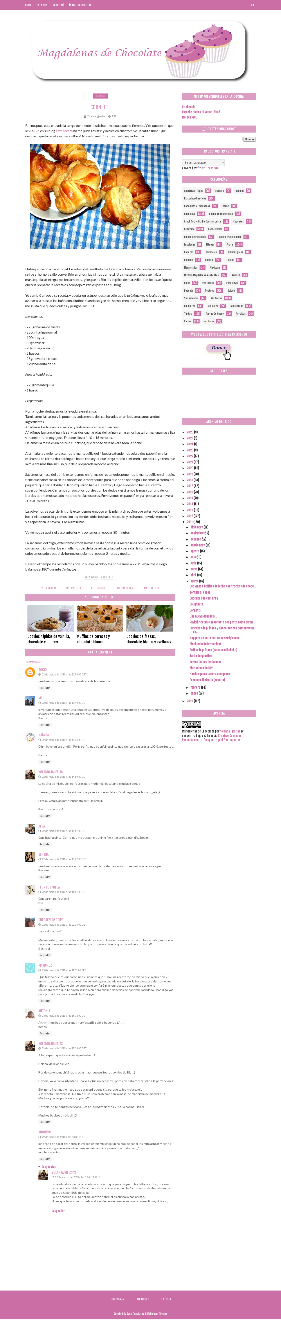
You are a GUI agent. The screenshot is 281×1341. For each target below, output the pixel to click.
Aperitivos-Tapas (193, 190)
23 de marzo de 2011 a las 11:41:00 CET (64, 970)
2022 (190, 456)
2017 (190, 486)
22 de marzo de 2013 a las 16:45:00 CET (77, 1177)
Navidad (236, 275)
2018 (190, 480)
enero (195, 693)
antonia (44, 1011)
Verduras (209, 321)
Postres (209, 290)
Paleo (187, 283)
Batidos (219, 190)
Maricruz (45, 965)
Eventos (42, 5)
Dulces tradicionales (230, 237)
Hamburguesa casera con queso (210, 674)
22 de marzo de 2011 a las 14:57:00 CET (64, 831)
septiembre (198, 545)
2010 (190, 701)
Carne (226, 206)
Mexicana (215, 267)
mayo (194, 569)
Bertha (43, 854)
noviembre (197, 533)
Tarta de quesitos (201, 656)
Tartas (188, 313)
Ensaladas (189, 244)
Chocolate (189, 213)
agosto (195, 551)
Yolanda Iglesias (50, 772)
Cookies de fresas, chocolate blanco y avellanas (148, 639)
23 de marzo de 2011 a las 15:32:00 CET (64, 1016)
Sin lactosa (237, 306)
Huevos (209, 260)
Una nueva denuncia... (203, 616)
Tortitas (241, 313)
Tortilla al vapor (200, 592)
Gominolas (211, 252)
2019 (190, 474)
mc (40, 698)
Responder (45, 688)
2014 (190, 504)
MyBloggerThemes (157, 1313)
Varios (187, 321)
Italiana (230, 260)
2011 (190, 522)
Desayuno (100, 96)
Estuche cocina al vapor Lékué (201, 112)
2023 (190, 450)
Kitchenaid (188, 107)
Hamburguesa (235, 252)
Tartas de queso (214, 313)
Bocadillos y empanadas (197, 206)
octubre (196, 539)
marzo (195, 581)
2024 (190, 444)
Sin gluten (189, 306)
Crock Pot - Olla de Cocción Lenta (202, 221)
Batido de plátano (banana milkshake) (213, 650)
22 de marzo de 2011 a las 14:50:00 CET (64, 777)
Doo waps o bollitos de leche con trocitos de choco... (223, 586)
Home (28, 5)
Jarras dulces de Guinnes (205, 662)
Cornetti (195, 610)
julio (193, 557)
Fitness (210, 244)
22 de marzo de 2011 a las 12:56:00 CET (64, 674)
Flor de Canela (49, 887)
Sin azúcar (216, 298)
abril (194, 575)
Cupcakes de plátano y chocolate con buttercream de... (222, 630)
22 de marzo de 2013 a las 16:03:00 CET (64, 1137)
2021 (190, 462)
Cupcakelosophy (50, 920)
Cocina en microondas (221, 213)
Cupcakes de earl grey (204, 598)
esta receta (64, 131)
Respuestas (48, 1167)
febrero (196, 687)
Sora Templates (135, 1313)
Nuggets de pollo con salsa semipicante (215, 638)
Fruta (230, 244)
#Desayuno (91, 577)
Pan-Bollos (208, 283)
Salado (231, 290)
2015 (190, 498)
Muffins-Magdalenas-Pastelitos (201, 275)
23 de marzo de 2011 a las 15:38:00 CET (64, 1048)
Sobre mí (58, 5)
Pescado (188, 290)
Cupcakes (238, 221)
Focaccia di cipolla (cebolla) (207, 680)
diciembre (197, 527)
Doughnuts (196, 604)
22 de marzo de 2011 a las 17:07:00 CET (64, 859)
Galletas (188, 252)
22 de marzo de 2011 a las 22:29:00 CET (64, 924)
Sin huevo (213, 306)
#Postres (107, 577)
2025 (190, 438)
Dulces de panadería (195, 237)
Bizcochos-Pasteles (195, 198)
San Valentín (191, 298)
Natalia (43, 735)
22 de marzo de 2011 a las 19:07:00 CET (64, 892)
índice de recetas (80, 5)
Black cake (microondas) (205, 644)
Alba (41, 826)
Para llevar (232, 283)
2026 (190, 432)
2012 (190, 516)
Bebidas (240, 190)
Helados (188, 260)
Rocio (42, 670)
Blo (37, 131)
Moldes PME (189, 117)
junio (194, 563)
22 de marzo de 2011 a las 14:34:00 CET (64, 740)
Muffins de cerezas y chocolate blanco (93, 639)
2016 (190, 492)
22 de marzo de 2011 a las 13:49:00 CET (64, 703)
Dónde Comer (215, 229)
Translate (212, 168)
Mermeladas (191, 267)
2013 (190, 510)
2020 (190, 468)
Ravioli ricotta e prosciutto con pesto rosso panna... (222, 622)
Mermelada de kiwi (201, 668)
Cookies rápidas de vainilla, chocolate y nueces (48, 639)
